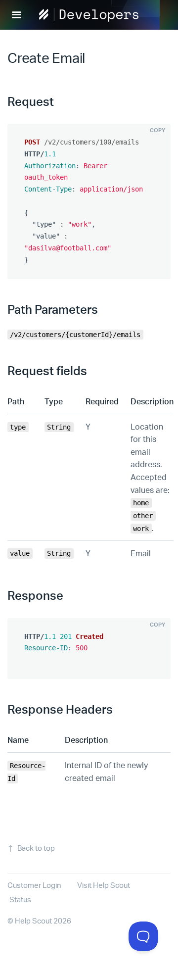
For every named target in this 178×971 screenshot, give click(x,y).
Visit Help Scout (103, 885)
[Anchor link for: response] (69, 594)
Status (20, 899)
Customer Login (34, 885)
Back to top (36, 848)
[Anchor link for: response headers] (119, 708)
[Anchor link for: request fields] (93, 370)
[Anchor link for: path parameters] (104, 308)
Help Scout (33, 920)
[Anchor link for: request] (60, 101)
